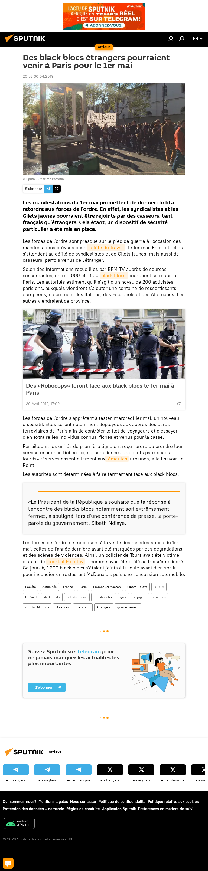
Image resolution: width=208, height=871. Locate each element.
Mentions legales (53, 801)
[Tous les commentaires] (8, 863)
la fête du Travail (106, 247)
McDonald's (51, 597)
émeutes (117, 459)
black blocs (114, 275)
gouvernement (128, 607)
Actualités (49, 587)
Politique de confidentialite (122, 801)
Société (30, 587)
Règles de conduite (83, 808)
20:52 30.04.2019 (38, 76)
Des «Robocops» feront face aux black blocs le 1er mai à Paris (100, 389)
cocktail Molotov (65, 561)
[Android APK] (19, 824)
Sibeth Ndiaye (137, 587)
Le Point (31, 597)
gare (123, 597)
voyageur (140, 597)
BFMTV (159, 587)
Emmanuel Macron (107, 587)
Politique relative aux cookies (173, 801)
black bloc (83, 607)
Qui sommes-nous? (19, 801)
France (68, 587)
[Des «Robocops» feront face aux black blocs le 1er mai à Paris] (104, 344)
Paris (83, 587)
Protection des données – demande (33, 808)
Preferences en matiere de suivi (165, 808)
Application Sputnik (119, 808)
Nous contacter (83, 801)
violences (62, 607)
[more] (179, 403)
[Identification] (170, 38)
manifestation (104, 597)
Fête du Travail (77, 597)
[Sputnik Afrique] (26, 43)
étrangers (104, 607)
